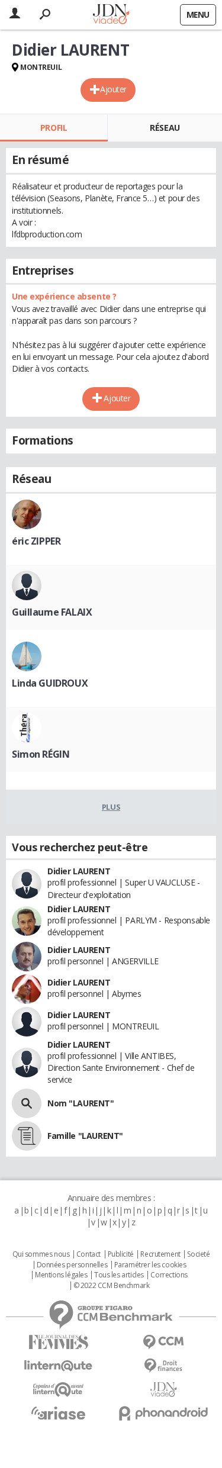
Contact (88, 1254)
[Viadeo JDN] (164, 1389)
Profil (53, 127)
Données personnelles (72, 1265)
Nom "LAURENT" (80, 1103)
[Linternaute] (58, 1366)
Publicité (121, 1254)
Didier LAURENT (78, 871)
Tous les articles (119, 1275)
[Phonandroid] (164, 1413)
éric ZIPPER (36, 541)
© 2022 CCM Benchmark (111, 1286)
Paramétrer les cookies (150, 1265)
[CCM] (164, 1342)
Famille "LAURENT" (85, 1135)
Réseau (164, 127)
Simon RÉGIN (40, 754)
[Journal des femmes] (58, 1342)
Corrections (168, 1275)
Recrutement (160, 1254)
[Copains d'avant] (58, 1389)
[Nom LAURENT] (26, 1103)
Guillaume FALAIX (52, 612)
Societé (198, 1254)
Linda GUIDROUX (50, 683)
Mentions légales (61, 1275)
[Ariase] (58, 1412)
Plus (111, 806)
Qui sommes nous (41, 1254)
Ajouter (113, 89)
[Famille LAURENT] (26, 1136)
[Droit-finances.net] (164, 1365)
